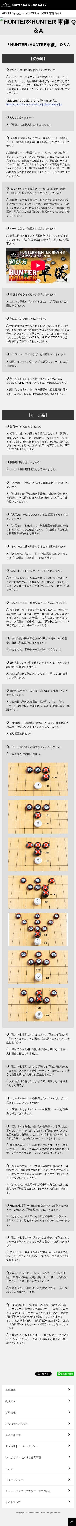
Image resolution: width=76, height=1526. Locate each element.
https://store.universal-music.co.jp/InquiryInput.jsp (34, 104)
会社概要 (10, 1390)
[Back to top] (72, 1522)
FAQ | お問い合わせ (16, 1423)
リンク (9, 1468)
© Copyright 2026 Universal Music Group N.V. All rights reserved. (38, 1513)
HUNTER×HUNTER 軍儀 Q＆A (43, 13)
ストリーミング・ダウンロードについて (28, 1491)
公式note (10, 1401)
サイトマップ (13, 1502)
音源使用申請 (13, 1435)
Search (61, 5)
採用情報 (10, 1412)
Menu (71, 5)
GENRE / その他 (11, 13)
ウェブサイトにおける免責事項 (23, 1457)
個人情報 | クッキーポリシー (21, 1446)
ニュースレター (14, 1479)
